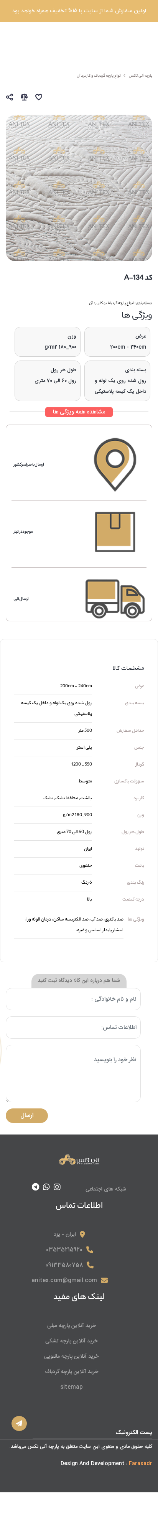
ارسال (26, 1115)
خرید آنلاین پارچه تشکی (71, 1341)
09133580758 (64, 1265)
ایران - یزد (65, 1234)
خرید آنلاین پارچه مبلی (71, 1325)
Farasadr (140, 1463)
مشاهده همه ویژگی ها (79, 412)
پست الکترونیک (133, 1432)
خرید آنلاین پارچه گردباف (71, 1372)
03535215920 (64, 1250)
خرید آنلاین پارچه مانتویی (71, 1356)
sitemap (71, 1387)
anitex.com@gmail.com (64, 1280)
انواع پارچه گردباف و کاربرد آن (111, 303)
